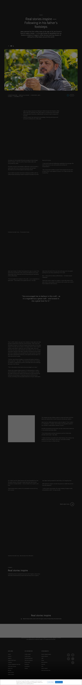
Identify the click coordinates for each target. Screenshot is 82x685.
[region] (41, 682)
